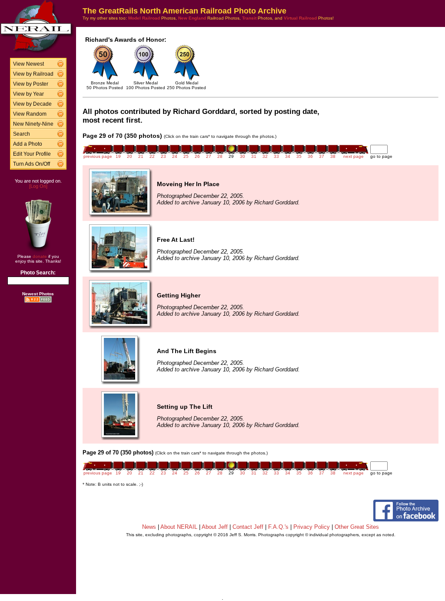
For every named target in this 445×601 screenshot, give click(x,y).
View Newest (28, 64)
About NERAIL (178, 527)
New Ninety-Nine (33, 124)
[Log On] (38, 186)
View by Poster (30, 84)
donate (40, 256)
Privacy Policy (311, 527)
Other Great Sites (357, 527)
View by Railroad (33, 74)
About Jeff (215, 527)
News (149, 527)
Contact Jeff (247, 527)
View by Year (28, 94)
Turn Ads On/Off (31, 164)
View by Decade (32, 104)
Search (21, 134)
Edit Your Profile (32, 154)
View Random (29, 114)
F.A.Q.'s (278, 527)
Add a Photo (27, 144)
